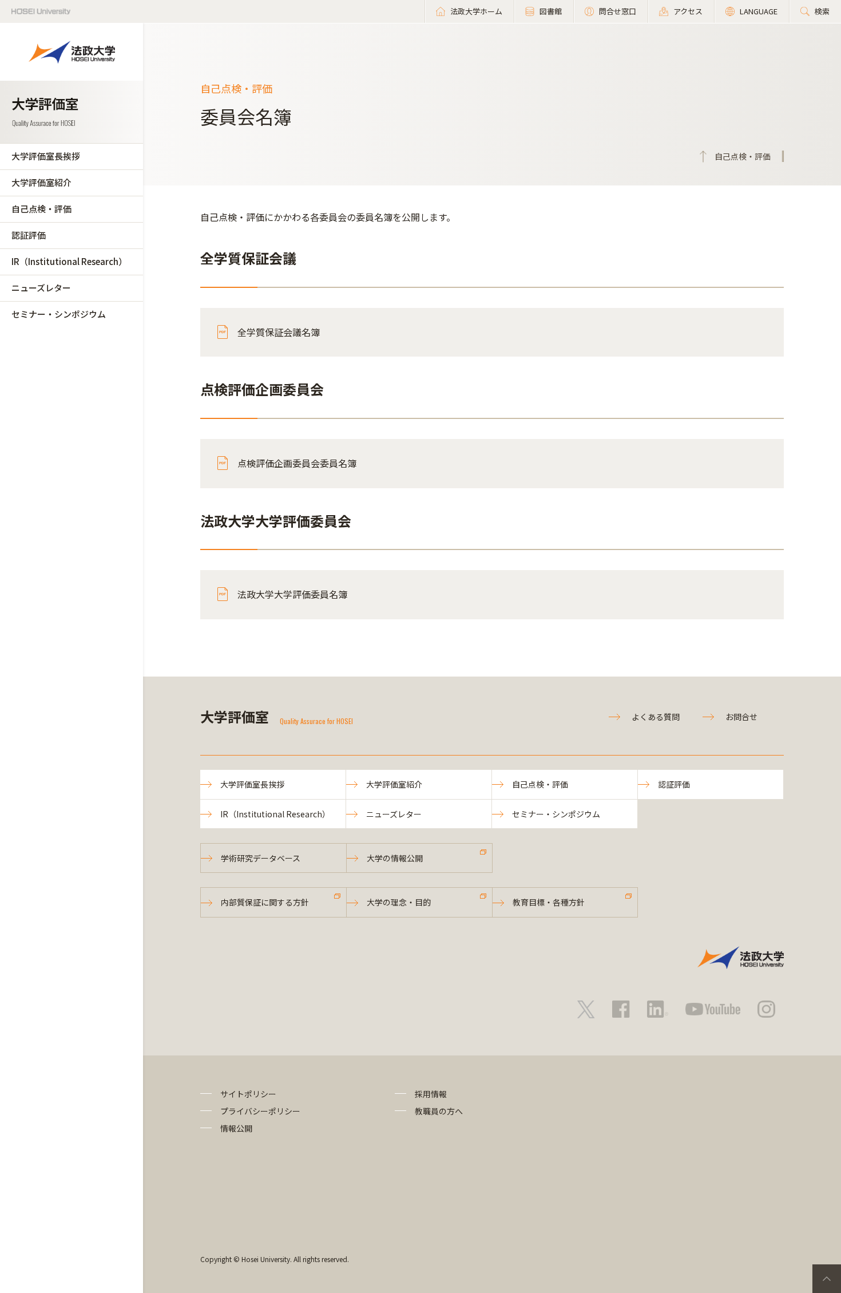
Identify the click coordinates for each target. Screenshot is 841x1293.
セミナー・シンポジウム (58, 314)
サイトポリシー (248, 1094)
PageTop (826, 1278)
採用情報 (431, 1094)
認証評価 (28, 235)
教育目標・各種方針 (549, 902)
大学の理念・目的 (399, 902)
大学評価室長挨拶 (45, 156)
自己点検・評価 (41, 209)
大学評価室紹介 (41, 182)
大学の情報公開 (395, 858)
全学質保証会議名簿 (278, 332)
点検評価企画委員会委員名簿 (296, 463)
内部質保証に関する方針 (265, 902)
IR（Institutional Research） (69, 261)
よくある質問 (656, 716)
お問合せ (741, 716)
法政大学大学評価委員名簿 (292, 594)
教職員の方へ (439, 1111)
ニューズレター (41, 288)
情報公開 (236, 1128)
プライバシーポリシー (260, 1111)
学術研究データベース (260, 858)
